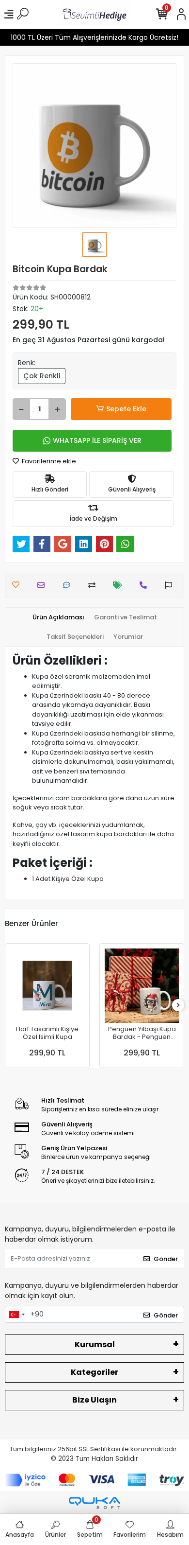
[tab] (58, 617)
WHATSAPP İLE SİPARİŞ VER (97, 440)
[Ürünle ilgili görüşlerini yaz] (69, 585)
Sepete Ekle (126, 409)
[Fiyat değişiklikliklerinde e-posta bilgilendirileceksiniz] (119, 585)
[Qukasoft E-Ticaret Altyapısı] (94, 1503)
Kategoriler (94, 1372)
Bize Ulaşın (94, 1399)
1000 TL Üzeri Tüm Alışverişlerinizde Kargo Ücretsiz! (94, 37)
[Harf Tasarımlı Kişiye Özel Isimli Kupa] (47, 985)
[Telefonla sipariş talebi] (145, 585)
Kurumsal (95, 1344)
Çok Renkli (41, 376)
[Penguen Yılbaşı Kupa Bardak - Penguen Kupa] (142, 985)
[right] (178, 1006)
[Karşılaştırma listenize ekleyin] (94, 585)
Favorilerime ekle (48, 461)
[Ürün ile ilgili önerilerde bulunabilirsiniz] (170, 585)
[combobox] (16, 1314)
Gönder (166, 1259)
